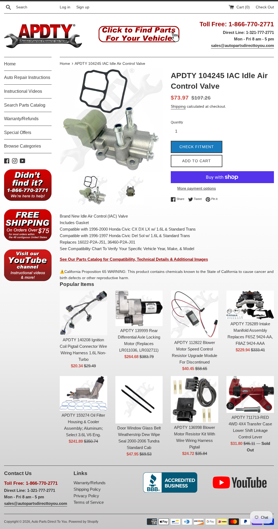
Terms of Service (89, 502)
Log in (65, 7)
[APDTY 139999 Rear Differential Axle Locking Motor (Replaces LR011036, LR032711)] (139, 308)
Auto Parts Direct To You (49, 522)
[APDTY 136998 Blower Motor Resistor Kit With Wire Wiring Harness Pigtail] (194, 399)
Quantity (177, 122)
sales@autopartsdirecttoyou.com (242, 45)
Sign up (82, 7)
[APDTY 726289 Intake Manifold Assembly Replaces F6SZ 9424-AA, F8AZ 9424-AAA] (250, 305)
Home (10, 64)
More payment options (196, 188)
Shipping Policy (87, 489)
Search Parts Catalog (24, 105)
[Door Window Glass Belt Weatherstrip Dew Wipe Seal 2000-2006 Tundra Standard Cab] (139, 399)
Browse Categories (22, 146)
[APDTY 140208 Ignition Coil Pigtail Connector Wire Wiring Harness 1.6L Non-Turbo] (83, 313)
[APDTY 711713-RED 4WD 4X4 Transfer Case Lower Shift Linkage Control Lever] (250, 394)
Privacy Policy (86, 495)
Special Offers (17, 132)
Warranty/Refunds (21, 118)
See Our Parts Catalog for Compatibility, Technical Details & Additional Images (134, 259)
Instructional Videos (23, 91)
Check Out (265, 7)
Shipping (178, 106)
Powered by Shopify (83, 522)
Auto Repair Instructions (27, 77)
